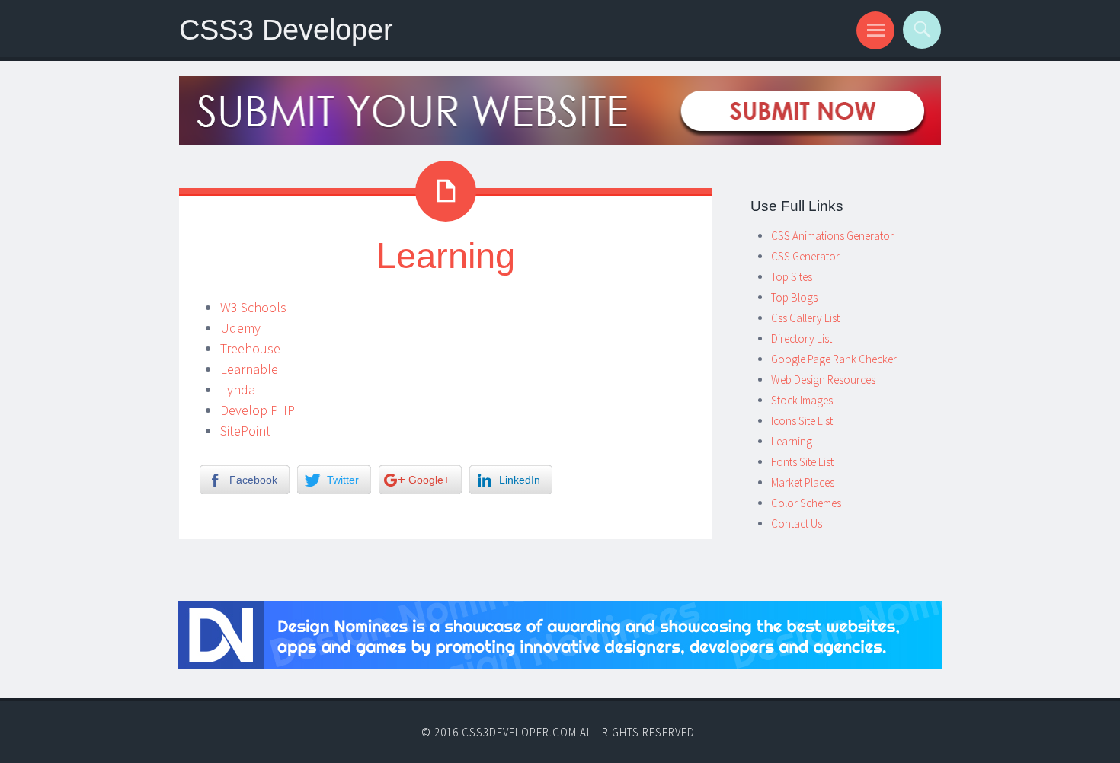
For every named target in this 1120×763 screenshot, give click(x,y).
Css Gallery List (805, 318)
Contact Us (796, 523)
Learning (791, 441)
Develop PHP (257, 410)
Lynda (237, 389)
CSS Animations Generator (832, 235)
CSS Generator (805, 256)
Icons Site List (802, 420)
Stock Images (802, 400)
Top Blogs (794, 297)
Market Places (802, 482)
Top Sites (791, 277)
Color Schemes (806, 503)
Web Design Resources (823, 379)
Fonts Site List (802, 462)
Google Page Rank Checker (834, 359)
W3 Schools (253, 307)
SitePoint (245, 430)
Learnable (249, 369)
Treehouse (250, 348)
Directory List (801, 338)
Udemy (240, 328)
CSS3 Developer (286, 29)
